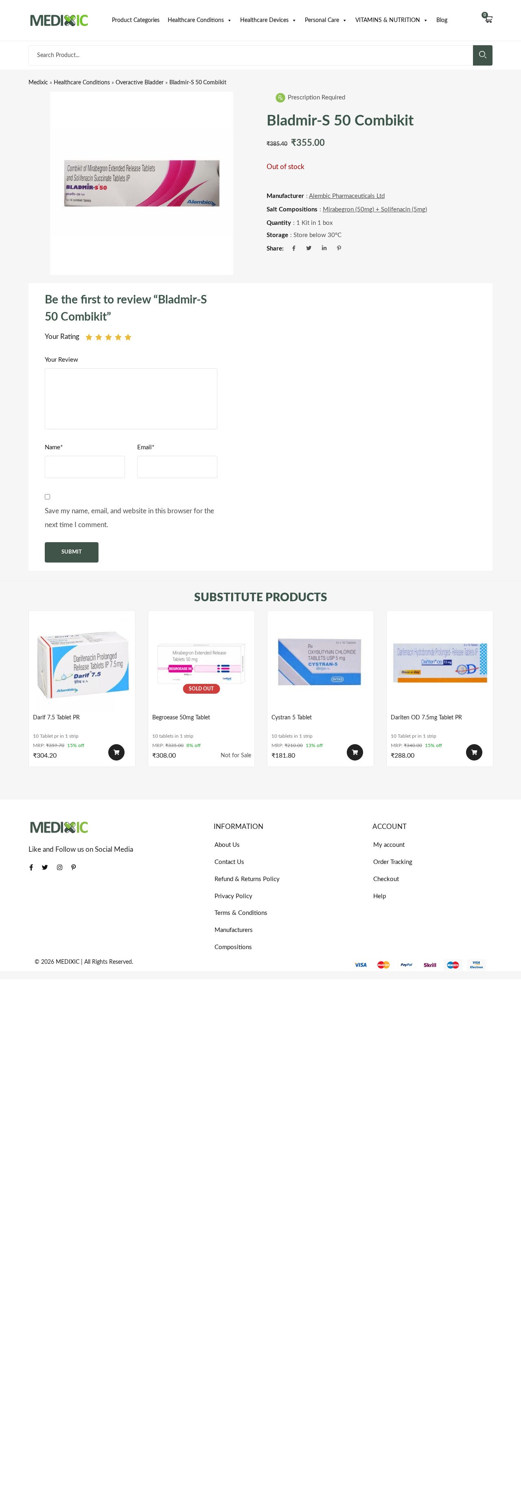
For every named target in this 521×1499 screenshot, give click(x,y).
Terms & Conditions (241, 913)
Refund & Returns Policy (247, 879)
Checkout (386, 879)
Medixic (38, 83)
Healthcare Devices (264, 20)
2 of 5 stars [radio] (98, 337)
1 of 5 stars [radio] (88, 337)
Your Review (61, 360)
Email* (145, 447)
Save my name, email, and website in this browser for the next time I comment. (129, 518)
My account (389, 845)
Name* (54, 447)
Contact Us (229, 862)
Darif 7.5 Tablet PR (56, 718)
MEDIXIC (67, 962)
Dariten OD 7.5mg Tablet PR (426, 718)
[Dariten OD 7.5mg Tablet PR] (440, 664)
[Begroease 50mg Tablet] (201, 664)
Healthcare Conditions (196, 20)
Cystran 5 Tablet (291, 718)
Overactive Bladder (140, 83)
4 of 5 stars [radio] (118, 337)
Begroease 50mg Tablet (181, 718)
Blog (441, 20)
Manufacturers (234, 930)
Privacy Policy (233, 896)
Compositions (233, 947)
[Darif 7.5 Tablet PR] (82, 664)
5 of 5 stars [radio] (128, 337)
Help (379, 896)
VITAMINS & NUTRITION (387, 20)
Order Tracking (392, 862)
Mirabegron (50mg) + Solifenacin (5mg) (375, 210)
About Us (227, 845)
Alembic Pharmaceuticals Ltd (347, 196)
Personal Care (322, 20)
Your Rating (62, 336)
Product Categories (136, 20)
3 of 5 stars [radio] (108, 337)
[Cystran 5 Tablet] (320, 664)
